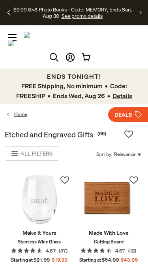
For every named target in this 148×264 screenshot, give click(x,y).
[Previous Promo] (8, 12)
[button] (70, 57)
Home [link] (20, 114)
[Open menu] (12, 37)
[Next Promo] (141, 12)
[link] (39, 199)
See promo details (82, 15)
